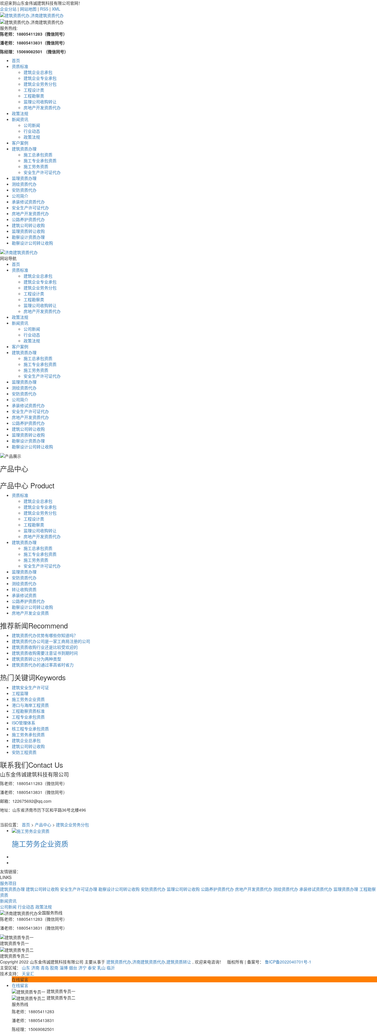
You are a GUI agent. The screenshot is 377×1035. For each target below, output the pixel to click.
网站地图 (28, 9)
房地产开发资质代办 (42, 311)
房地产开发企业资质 (30, 613)
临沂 (111, 968)
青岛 (45, 968)
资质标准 (20, 270)
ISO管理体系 (23, 723)
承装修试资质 (24, 595)
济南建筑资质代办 (148, 962)
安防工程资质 (24, 752)
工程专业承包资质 (28, 717)
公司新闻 (32, 329)
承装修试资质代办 (28, 405)
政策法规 (20, 317)
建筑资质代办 (118, 962)
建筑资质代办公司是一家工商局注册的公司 (51, 641)
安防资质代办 (24, 394)
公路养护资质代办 (28, 423)
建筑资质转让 (178, 962)
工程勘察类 (34, 299)
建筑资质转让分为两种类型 (36, 659)
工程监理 (20, 693)
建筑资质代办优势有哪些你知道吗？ (45, 635)
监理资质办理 (24, 382)
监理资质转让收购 (28, 435)
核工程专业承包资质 (30, 729)
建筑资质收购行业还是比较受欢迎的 (45, 647)
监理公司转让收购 (183, 889)
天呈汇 (28, 973)
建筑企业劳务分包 (40, 288)
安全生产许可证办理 (78, 889)
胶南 (54, 968)
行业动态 (32, 335)
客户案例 (20, 346)
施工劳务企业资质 (28, 699)
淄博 (63, 968)
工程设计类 (34, 293)
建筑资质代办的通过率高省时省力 (43, 665)
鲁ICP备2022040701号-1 (288, 962)
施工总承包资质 (38, 358)
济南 (35, 968)
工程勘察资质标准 (28, 711)
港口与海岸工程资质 (30, 705)
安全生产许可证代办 (42, 376)
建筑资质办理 (24, 352)
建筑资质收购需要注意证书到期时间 (45, 653)
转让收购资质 (24, 589)
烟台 (73, 968)
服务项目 (8, 883)
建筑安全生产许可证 (30, 687)
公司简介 (20, 399)
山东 (26, 968)
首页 (16, 264)
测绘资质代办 (24, 388)
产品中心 (43, 824)
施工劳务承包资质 (28, 734)
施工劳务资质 (36, 370)
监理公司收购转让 (40, 305)
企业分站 (8, 9)
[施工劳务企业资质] (30, 830)
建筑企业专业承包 (40, 282)
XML (56, 9)
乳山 (101, 968)
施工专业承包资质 (40, 364)
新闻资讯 (20, 323)
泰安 (92, 968)
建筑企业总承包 (38, 276)
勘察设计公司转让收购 (32, 447)
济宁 (82, 968)
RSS (44, 9)
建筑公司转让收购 (28, 429)
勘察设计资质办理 (28, 441)
